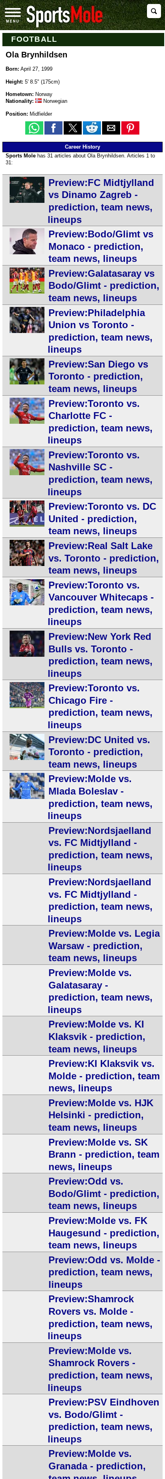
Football (34, 39)
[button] (34, 128)
